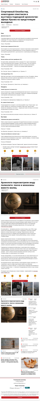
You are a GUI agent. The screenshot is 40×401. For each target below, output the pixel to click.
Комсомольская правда (6, 226)
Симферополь (8, 24)
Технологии (4, 179)
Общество (31, 316)
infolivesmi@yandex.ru (19, 383)
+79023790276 (19, 381)
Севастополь (15, 24)
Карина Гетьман (5, 189)
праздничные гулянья (25, 146)
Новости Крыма (31, 299)
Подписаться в (20, 30)
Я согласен (20, 397)
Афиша (3, 24)
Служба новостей (5, 26)
